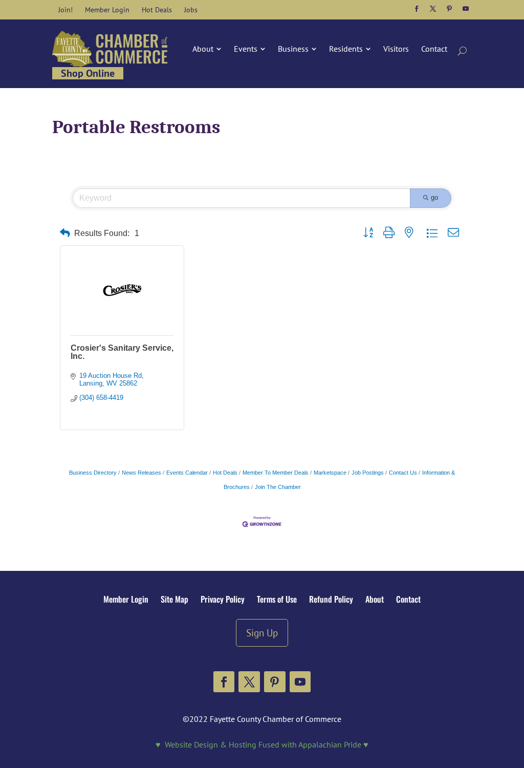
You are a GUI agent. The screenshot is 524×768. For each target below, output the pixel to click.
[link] (65, 9)
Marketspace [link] (330, 473)
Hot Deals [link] (225, 473)
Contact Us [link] (403, 473)
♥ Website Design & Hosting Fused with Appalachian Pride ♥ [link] (262, 744)
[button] (416, 9)
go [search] (434, 197)
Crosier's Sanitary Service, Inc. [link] (122, 352)
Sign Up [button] (262, 632)
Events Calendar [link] (187, 473)
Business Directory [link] (93, 473)
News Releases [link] (141, 473)
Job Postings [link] (368, 473)
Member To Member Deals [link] (276, 473)
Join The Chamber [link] (278, 487)
